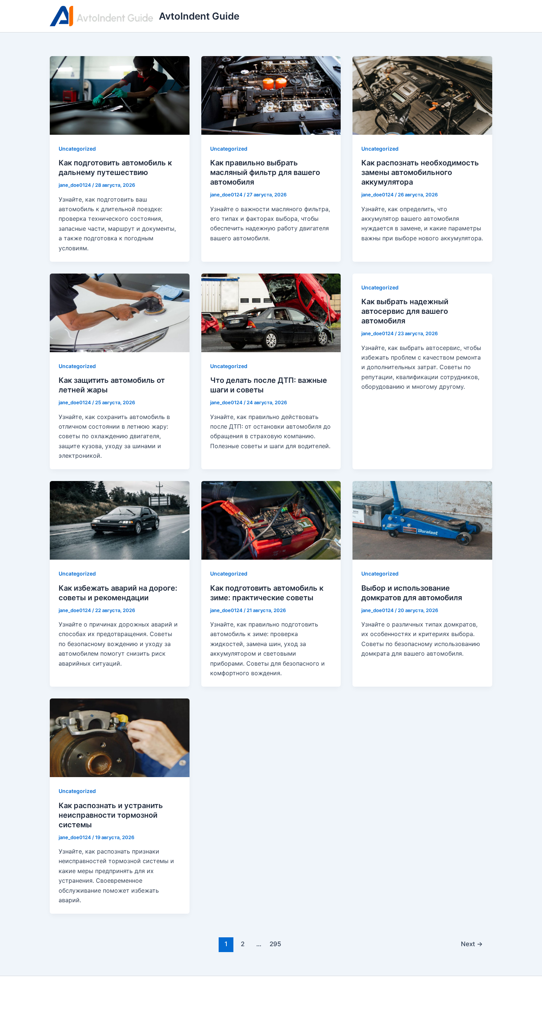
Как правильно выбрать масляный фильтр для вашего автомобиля (265, 172)
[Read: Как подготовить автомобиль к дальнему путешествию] (120, 95)
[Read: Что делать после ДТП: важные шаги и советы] (271, 312)
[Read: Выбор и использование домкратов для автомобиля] (422, 519)
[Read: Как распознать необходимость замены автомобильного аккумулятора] (422, 95)
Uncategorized (77, 148)
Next (472, 944)
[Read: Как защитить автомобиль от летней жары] (120, 312)
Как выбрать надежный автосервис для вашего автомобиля (404, 311)
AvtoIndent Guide (199, 16)
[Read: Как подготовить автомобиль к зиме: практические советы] (271, 519)
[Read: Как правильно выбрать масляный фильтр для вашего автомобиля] (271, 95)
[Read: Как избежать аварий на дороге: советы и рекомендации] (120, 519)
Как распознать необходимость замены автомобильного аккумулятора (420, 172)
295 (275, 944)
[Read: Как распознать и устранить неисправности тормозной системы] (120, 737)
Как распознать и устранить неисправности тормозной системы (111, 815)
